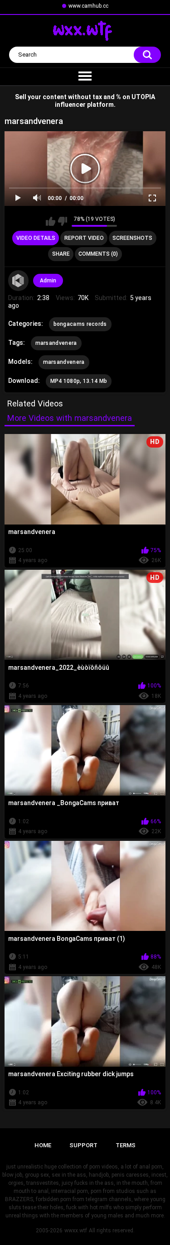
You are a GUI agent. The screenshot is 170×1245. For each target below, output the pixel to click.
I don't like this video (62, 221)
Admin (48, 280)
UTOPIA (143, 96)
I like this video (50, 221)
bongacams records (80, 324)
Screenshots (132, 238)
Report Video (84, 238)
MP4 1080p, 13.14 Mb (78, 381)
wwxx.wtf (75, 1230)
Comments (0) (98, 254)
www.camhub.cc (88, 6)
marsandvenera (56, 343)
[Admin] (18, 280)
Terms (126, 1145)
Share (61, 254)
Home (42, 1145)
